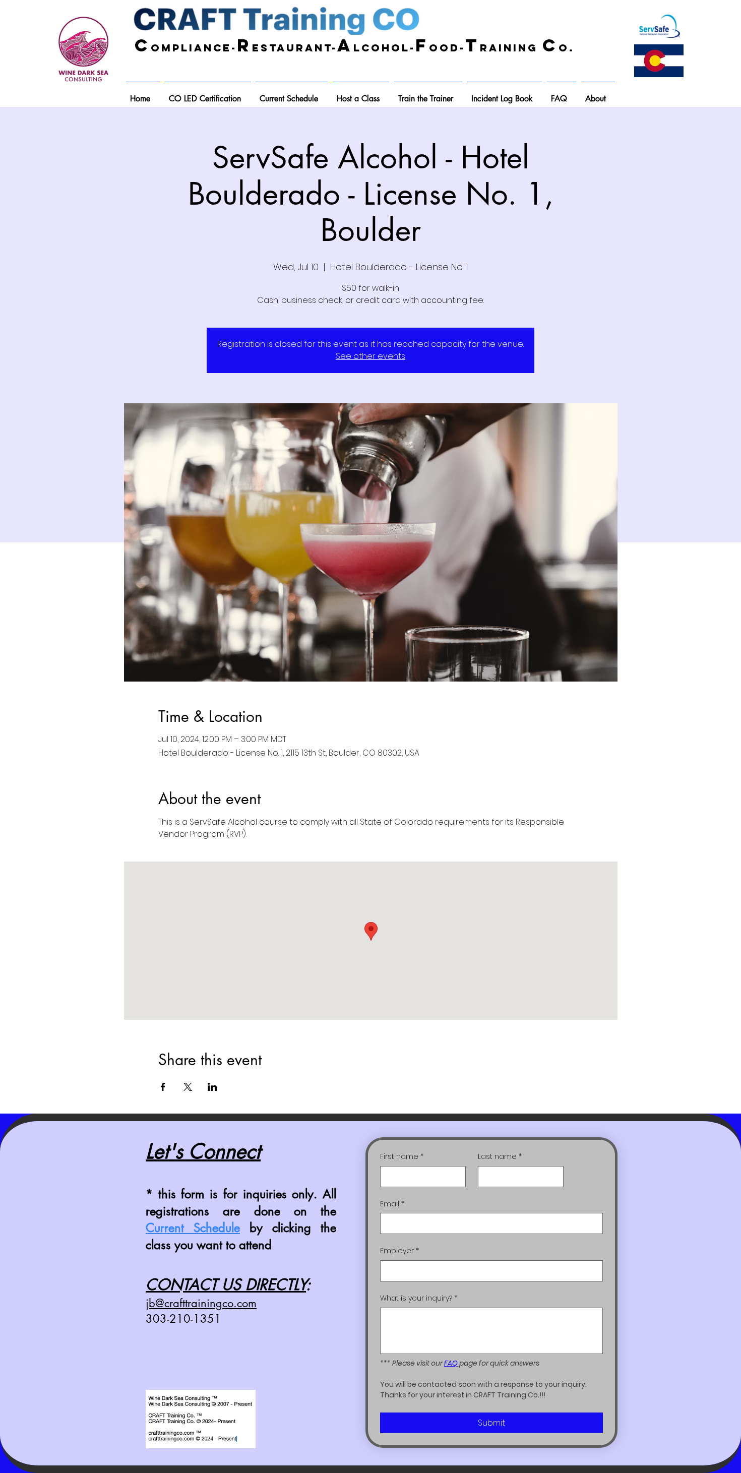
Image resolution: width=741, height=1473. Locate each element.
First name (401, 1156)
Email (392, 1204)
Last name (500, 1156)
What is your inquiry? (418, 1298)
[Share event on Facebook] (163, 1087)
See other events (370, 356)
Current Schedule (193, 1228)
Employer (399, 1251)
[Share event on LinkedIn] (212, 1087)
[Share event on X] (188, 1087)
